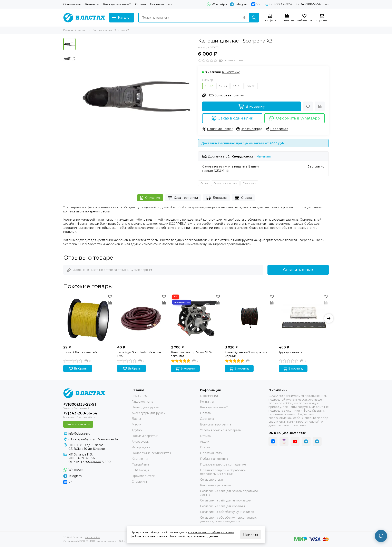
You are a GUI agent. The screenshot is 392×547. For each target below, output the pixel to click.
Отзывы (205, 436)
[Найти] (254, 17)
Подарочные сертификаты (151, 453)
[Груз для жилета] (304, 318)
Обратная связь (211, 453)
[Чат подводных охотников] (317, 441)
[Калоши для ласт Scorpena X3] (136, 96)
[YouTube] (295, 441)
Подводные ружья (145, 407)
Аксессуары (140, 441)
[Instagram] (284, 441)
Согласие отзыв (211, 479)
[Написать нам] (381, 536)
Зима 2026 (139, 396)
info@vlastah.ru (79, 433)
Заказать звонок (78, 424)
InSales (121, 541)
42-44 (223, 86)
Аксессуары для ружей (149, 413)
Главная (68, 30)
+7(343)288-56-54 (308, 4)
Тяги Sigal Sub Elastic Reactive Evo (139, 354)
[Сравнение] (320, 106)
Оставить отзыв (298, 270)
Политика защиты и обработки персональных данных (223, 472)
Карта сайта (92, 537)
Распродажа (141, 447)
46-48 (251, 86)
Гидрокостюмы (143, 401)
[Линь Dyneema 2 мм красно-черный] (250, 318)
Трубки (137, 430)
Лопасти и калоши (225, 183)
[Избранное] (308, 106)
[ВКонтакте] (272, 441)
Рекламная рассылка (215, 485)
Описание (152, 198)
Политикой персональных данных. (194, 536)
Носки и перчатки (145, 436)
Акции (204, 441)
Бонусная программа (215, 424)
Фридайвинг (141, 464)
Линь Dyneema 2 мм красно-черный (246, 354)
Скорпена (249, 183)
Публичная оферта (214, 459)
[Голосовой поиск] (244, 17)
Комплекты (140, 459)
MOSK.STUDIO (86, 541)
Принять (250, 534)
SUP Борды (140, 470)
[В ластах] (84, 17)
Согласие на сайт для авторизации (225, 500)
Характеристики (186, 198)
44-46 (237, 86)
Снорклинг (139, 481)
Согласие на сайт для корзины (222, 506)
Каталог (83, 30)
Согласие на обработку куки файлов (227, 512)
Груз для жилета (291, 352)
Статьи (205, 447)
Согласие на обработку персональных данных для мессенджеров (228, 519)
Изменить (263, 156)
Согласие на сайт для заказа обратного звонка (229, 493)
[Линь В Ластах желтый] (88, 318)
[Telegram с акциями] (306, 441)
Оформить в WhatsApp (298, 118)
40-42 (209, 86)
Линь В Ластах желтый (80, 352)
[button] (79, 96)
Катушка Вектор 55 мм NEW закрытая (192, 354)
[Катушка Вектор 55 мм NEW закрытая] (196, 318)
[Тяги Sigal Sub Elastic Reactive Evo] (142, 318)
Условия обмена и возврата (220, 430)
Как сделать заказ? (117, 4)
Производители (143, 476)
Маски (136, 424)
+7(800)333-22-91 (281, 4)
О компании (72, 4)
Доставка (157, 4)
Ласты (204, 183)
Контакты (92, 4)
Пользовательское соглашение (223, 464)
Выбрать (80, 368)
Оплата (140, 4)
